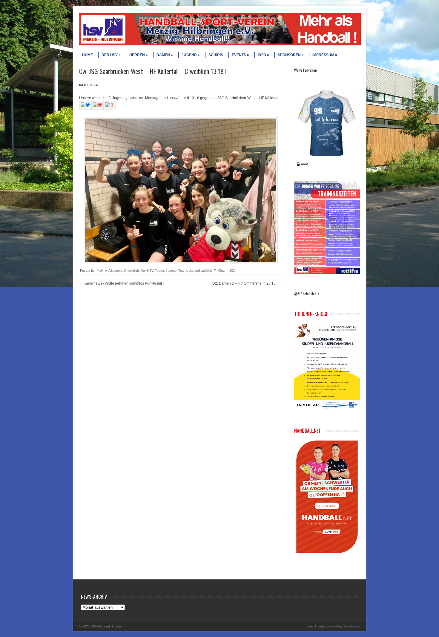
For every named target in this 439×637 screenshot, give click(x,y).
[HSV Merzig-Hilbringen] (220, 44)
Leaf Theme (316, 626)
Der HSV (147, 270)
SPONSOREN (289, 55)
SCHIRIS (215, 55)
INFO (262, 55)
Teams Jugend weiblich (195, 270)
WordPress (351, 626)
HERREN (137, 55)
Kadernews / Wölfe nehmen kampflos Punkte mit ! (121, 283)
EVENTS (239, 55)
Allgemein (115, 270)
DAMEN (163, 55)
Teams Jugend (165, 270)
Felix (99, 270)
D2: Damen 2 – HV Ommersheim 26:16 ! (247, 283)
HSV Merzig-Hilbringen (106, 626)
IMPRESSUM (323, 55)
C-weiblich (131, 270)
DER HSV (110, 55)
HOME (87, 55)
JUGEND (189, 55)
